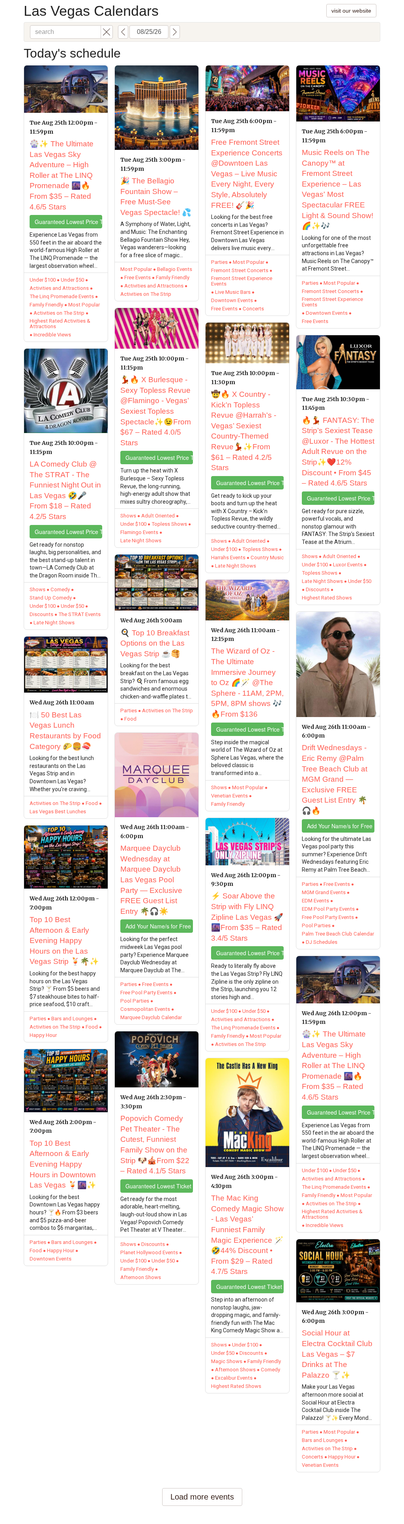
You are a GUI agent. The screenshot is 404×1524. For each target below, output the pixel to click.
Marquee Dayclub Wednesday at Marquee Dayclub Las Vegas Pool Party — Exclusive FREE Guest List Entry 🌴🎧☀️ (151, 879)
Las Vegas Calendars (91, 11)
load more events (202, 1496)
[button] (107, 32)
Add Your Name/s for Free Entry (159, 926)
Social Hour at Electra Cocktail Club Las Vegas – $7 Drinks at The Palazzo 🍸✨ (337, 1354)
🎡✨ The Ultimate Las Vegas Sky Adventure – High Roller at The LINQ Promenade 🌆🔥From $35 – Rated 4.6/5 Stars (62, 175)
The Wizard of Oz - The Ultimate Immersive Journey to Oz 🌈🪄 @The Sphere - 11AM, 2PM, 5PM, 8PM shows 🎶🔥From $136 (247, 682)
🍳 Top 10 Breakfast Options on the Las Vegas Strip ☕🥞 (154, 643)
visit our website (351, 10)
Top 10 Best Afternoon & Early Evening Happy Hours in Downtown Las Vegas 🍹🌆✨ (63, 1164)
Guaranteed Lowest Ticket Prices (159, 1186)
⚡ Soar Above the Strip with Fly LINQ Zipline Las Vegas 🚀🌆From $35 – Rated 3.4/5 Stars (247, 917)
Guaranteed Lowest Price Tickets (68, 222)
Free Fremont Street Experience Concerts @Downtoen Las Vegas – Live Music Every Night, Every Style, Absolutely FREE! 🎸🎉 (246, 173)
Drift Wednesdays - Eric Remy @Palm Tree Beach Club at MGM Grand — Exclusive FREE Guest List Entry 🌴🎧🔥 (334, 779)
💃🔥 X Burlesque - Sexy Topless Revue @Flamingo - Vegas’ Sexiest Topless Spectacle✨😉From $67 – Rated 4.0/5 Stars (155, 411)
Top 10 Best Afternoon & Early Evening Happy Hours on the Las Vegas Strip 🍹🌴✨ (64, 940)
